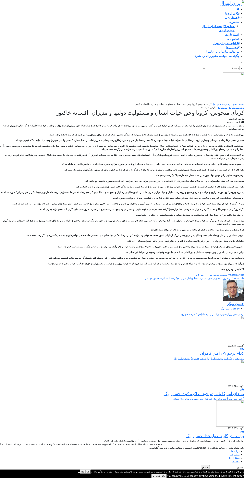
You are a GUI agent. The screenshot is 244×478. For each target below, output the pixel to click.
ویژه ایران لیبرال (181, 358)
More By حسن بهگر (229, 308)
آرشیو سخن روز (236, 314)
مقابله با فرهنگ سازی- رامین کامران (218, 274)
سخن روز (185, 314)
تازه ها (206, 314)
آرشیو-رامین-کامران (219, 314)
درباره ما (235, 451)
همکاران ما (234, 457)
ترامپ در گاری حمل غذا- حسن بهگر (214, 435)
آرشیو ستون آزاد (219, 104)
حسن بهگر (235, 303)
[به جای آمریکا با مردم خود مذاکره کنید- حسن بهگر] (227, 372)
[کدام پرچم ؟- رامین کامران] (215, 329)
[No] (79, 472)
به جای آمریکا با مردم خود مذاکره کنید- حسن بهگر (203, 393)
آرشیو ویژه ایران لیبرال (217, 358)
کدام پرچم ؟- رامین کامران (222, 353)
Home (241, 104)
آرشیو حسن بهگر (236, 358)
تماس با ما (234, 454)
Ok (88, 471)
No (82, 471)
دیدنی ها (235, 461)
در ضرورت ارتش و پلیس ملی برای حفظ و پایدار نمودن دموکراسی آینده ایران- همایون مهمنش (194, 278)
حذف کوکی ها (159, 475)
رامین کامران (196, 314)
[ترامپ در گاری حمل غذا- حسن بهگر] (230, 413)
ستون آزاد (232, 104)
